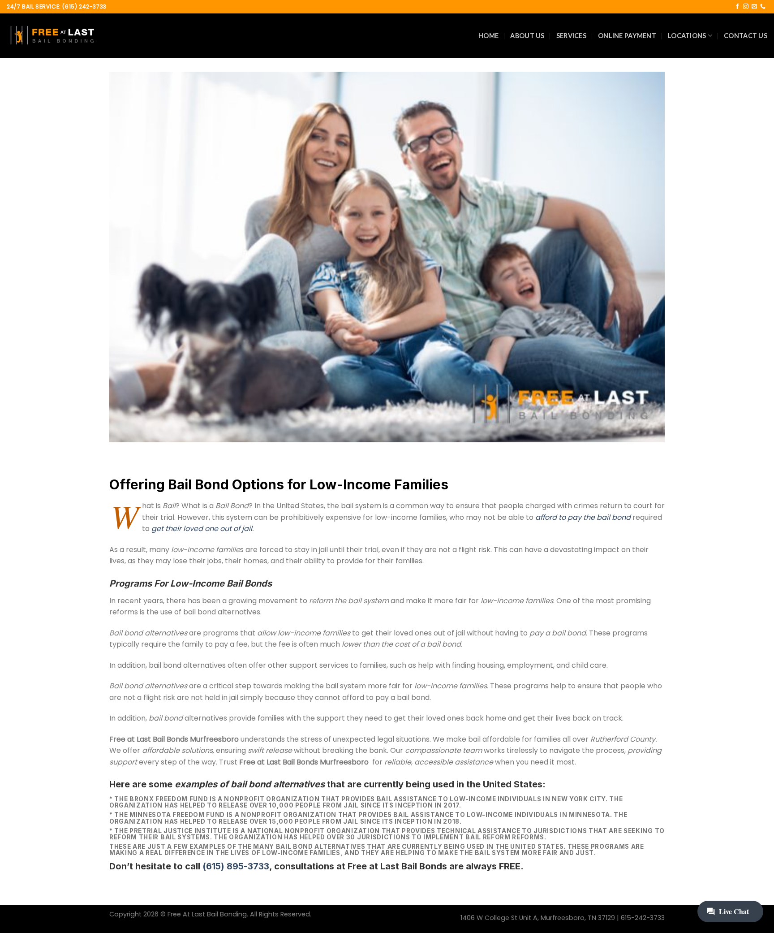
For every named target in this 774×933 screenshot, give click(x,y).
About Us (527, 35)
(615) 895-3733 (235, 866)
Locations (687, 35)
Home (488, 35)
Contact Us (745, 35)
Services (571, 35)
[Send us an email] (754, 7)
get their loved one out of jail (201, 528)
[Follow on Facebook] (737, 7)
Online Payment (627, 35)
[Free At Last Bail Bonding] (51, 36)
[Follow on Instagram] (745, 7)
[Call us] (762, 7)
